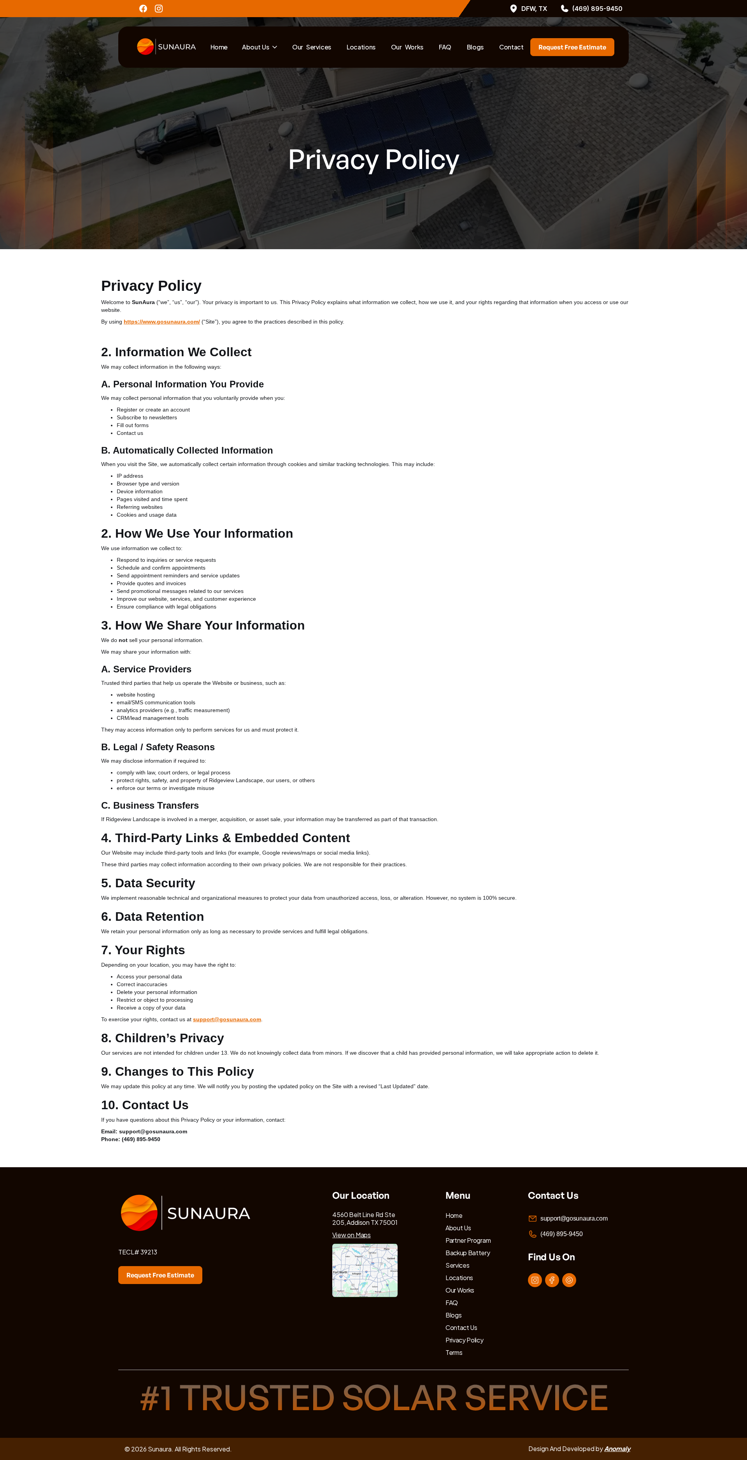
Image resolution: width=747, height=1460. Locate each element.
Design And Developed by (579, 1448)
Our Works (407, 47)
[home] (168, 47)
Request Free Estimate (572, 47)
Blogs (475, 47)
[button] (260, 47)
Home (219, 47)
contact (511, 47)
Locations (361, 47)
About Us (255, 47)
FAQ (445, 47)
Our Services (311, 47)
